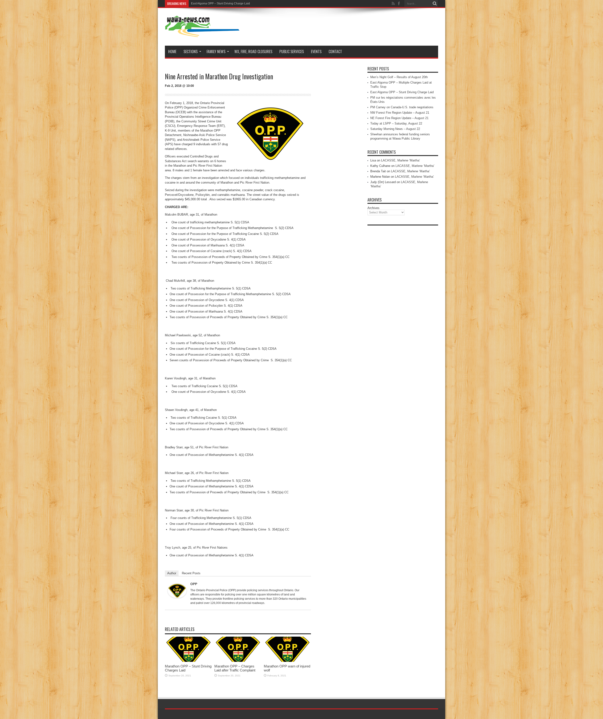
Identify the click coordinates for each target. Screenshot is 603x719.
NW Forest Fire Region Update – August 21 (399, 112)
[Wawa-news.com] (202, 34)
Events (316, 51)
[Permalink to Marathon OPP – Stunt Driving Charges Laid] (188, 661)
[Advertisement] (402, 298)
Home (172, 51)
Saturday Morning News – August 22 (395, 129)
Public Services (291, 51)
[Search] (434, 3)
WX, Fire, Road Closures (253, 51)
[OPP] (177, 597)
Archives (373, 208)
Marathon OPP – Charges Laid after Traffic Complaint (234, 668)
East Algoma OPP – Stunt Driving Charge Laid (220, 3)
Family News (216, 51)
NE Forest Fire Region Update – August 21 (399, 118)
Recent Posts (191, 573)
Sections (190, 51)
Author (171, 573)
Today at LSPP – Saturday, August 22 (396, 123)
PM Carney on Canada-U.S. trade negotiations (401, 107)
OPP (193, 584)
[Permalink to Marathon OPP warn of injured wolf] (287, 661)
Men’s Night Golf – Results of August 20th (399, 77)
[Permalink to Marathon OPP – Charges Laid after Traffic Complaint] (237, 661)
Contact (335, 51)
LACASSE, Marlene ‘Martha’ (400, 160)
